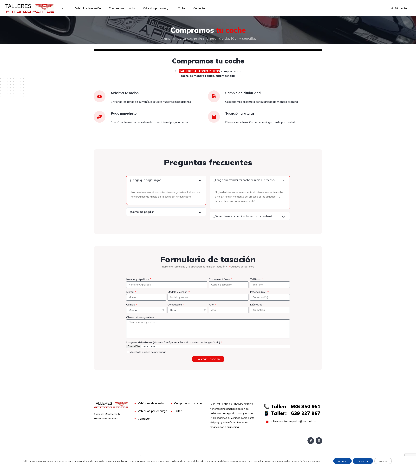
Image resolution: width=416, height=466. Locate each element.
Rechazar (363, 461)
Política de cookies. (309, 461)
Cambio (131, 304)
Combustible (175, 304)
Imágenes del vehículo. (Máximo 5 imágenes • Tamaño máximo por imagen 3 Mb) (173, 342)
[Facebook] (310, 440)
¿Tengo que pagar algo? (145, 180)
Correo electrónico (220, 279)
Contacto (199, 8)
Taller (181, 8)
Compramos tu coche (122, 8)
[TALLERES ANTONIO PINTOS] (29, 8)
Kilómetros (256, 304)
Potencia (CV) (258, 291)
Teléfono (255, 279)
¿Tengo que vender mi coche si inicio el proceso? (244, 180)
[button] (166, 180)
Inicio (64, 8)
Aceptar (342, 461)
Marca (130, 291)
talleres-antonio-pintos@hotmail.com (294, 421)
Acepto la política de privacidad (148, 352)
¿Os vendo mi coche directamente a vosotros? (242, 216)
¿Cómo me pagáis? (142, 211)
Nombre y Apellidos (138, 279)
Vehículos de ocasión (88, 8)
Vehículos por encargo (156, 8)
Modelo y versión (178, 291)
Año (211, 304)
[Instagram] (319, 440)
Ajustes (383, 461)
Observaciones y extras (140, 317)
